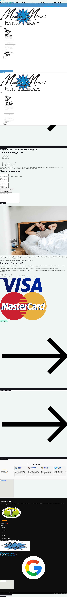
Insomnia (6, 46)
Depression (7, 30)
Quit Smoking (7, 32)
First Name (3, 176)
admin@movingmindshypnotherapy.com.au (7, 5)
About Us (4, 50)
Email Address (4, 184)
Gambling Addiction (8, 36)
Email (1, 173)
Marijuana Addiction (9, 37)
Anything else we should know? (5, 192)
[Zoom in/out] (1, 594)
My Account (5, 58)
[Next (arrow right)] (4, 596)
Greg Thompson (8, 51)
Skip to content (2, 0)
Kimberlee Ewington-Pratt (8, 53)
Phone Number (4, 182)
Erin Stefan (59, 467)
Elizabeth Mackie (47, 467)
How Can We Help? (5, 187)
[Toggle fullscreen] (4, 594)
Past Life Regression (8, 47)
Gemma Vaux (33, 467)
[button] (19, 26)
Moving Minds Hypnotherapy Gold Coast (7, 2)
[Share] (7, 594)
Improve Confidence (8, 39)
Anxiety (6, 29)
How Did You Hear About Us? (6, 189)
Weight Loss (7, 34)
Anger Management (8, 40)
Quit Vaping (7, 33)
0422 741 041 (2, 4)
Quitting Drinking (8, 35)
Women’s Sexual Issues (9, 43)
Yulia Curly (20, 467)
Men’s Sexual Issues (10, 110)
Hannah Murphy (8, 54)
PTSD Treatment (8, 31)
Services (4, 28)
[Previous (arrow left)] (1, 596)
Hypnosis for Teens (8, 38)
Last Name (3, 179)
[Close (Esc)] (10, 594)
